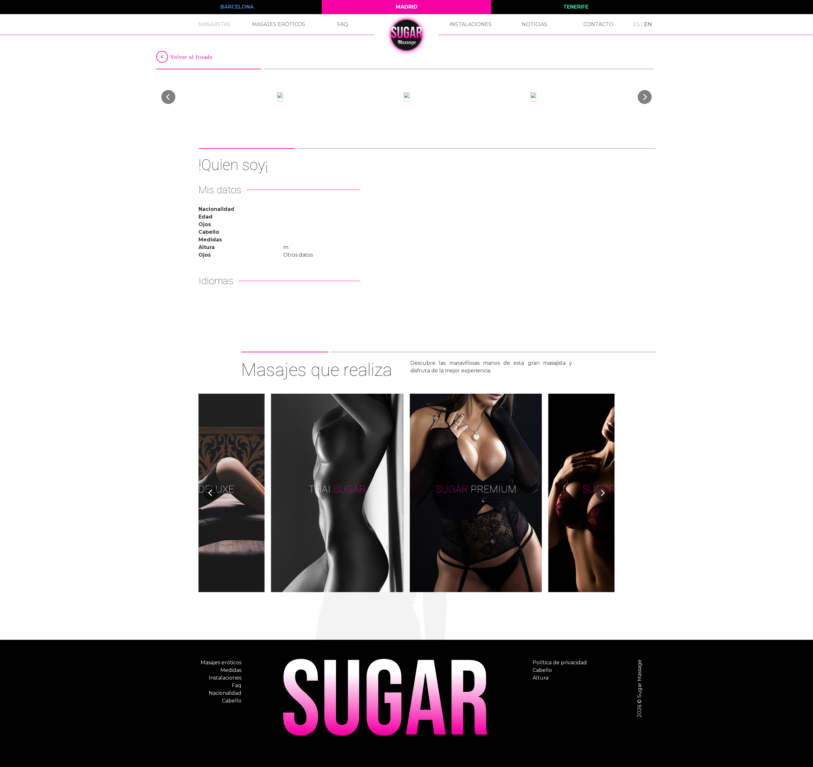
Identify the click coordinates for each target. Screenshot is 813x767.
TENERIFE (575, 7)
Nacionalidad (225, 693)
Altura (540, 678)
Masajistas (214, 24)
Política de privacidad (560, 663)
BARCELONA (237, 7)
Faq (342, 24)
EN (648, 24)
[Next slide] (645, 97)
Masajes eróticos (278, 24)
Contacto (598, 24)
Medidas (230, 670)
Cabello (231, 701)
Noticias (534, 24)
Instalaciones (470, 24)
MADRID (407, 7)
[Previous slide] (168, 97)
